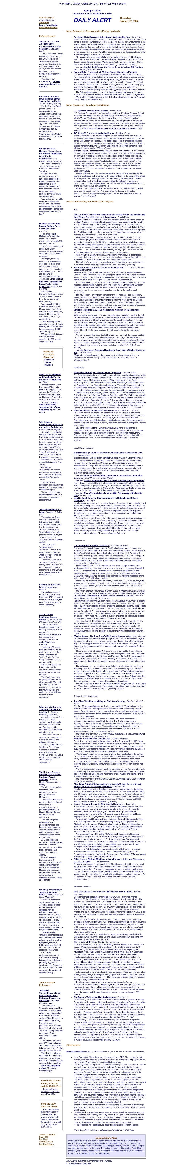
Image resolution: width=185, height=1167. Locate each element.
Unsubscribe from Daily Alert (78, 1163)
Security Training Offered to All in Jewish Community (99, 804)
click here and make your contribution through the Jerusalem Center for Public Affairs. (105, 1152)
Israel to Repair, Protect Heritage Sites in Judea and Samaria (102, 151)
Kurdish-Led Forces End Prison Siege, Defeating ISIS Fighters (113, 67)
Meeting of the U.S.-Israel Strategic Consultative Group (110, 128)
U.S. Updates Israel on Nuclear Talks (91, 111)
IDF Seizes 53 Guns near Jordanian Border (94, 133)
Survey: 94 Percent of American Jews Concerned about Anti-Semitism (50, 45)
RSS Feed (43, 1137)
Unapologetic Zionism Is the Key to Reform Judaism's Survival (103, 596)
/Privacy (50, 1144)
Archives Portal (46, 1142)
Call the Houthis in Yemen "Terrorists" (92, 546)
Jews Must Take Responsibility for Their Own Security (99, 701)
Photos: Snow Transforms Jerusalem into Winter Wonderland (49, 406)
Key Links (43, 1139)
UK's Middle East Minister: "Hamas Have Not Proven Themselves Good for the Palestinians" (50, 154)
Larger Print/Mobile (48, 25)
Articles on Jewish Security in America (49, 84)
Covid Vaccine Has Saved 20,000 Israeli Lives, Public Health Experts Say (51, 283)
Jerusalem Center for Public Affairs (92, 13)
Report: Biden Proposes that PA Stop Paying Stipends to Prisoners (105, 72)
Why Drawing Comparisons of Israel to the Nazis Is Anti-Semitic (51, 424)
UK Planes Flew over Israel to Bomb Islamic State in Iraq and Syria (49, 98)
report (93, 1035)
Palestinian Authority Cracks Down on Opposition (97, 373)
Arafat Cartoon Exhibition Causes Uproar (48, 617)
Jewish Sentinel (134, 1022)
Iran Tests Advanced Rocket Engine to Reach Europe (99, 267)
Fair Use (43, 1144)
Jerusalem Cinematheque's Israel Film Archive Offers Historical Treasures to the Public (50, 995)
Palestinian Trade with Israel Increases (49, 586)
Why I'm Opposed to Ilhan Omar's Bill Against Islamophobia (102, 636)
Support (47, 1134)
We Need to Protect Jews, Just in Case (92, 739)
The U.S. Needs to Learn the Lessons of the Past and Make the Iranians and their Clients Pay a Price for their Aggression (109, 216)
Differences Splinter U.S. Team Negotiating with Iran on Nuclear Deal (106, 310)
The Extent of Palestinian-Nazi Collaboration (95, 997)
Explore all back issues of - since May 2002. (50, 1091)
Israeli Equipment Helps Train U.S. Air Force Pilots (50, 892)
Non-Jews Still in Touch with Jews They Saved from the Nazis (103, 892)
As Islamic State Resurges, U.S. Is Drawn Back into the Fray (102, 37)
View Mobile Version (69, 3)
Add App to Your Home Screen (104, 3)
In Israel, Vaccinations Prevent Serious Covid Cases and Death (49, 226)
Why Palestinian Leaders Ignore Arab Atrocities (96, 410)
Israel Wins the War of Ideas (79, 1052)
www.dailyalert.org (47, 20)
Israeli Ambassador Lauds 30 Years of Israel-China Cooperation (114, 480)
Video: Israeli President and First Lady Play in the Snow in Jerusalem (50, 377)
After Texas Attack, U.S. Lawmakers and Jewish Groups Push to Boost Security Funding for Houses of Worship (107, 785)
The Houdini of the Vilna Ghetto (89, 942)
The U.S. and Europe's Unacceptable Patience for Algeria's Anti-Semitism (50, 776)
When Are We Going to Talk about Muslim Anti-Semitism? (50, 709)
